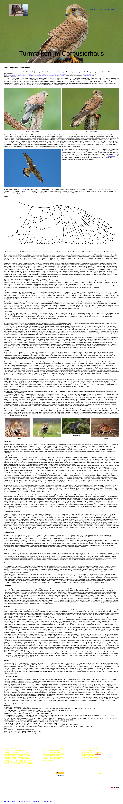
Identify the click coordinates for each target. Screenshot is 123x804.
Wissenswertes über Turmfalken (91, 749)
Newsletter (100, 10)
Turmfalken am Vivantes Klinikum (14, 750)
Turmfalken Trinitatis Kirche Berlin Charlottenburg (18, 762)
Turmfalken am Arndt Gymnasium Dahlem (16, 757)
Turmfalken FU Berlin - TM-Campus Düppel (17, 755)
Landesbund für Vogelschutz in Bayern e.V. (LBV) (51, 75)
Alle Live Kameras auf (88, 754)
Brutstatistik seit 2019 (49, 760)
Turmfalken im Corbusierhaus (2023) (53, 752)
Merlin (24, 189)
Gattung (77, 72)
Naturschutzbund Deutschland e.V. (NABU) (19, 75)
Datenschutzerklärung (47, 801)
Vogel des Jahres (88, 75)
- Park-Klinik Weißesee (14, 749)
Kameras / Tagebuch (81, 10)
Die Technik (114, 10)
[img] (19, 10)
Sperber (64, 151)
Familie (53, 72)
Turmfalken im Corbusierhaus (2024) (53, 750)
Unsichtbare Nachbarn (88, 755)
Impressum (36, 801)
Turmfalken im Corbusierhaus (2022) (53, 754)
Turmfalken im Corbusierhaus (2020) (53, 757)
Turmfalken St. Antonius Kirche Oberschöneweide (18, 763)
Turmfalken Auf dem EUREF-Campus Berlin (17, 758)
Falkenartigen (61, 72)
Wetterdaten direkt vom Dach (90, 757)
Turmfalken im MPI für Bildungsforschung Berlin (18, 760)
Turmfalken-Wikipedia (88, 750)
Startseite (71, 10)
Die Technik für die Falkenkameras (92, 752)
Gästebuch (92, 10)
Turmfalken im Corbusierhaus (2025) (53, 749)
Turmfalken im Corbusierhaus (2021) (53, 755)
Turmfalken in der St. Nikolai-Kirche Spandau (17, 752)
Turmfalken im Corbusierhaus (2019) (53, 758)
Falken (84, 72)
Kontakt (107, 10)
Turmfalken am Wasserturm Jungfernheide (16, 754)
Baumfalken (111, 156)
